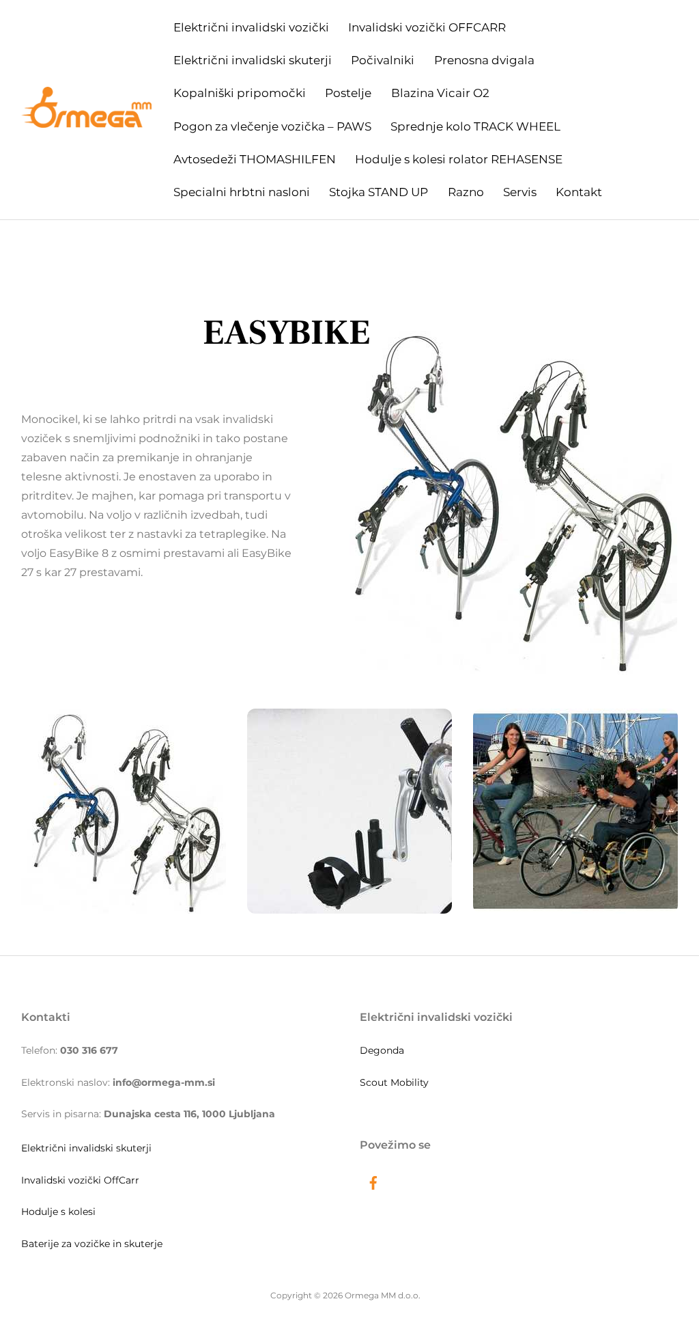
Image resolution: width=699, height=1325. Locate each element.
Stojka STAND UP (378, 192)
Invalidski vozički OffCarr (80, 1180)
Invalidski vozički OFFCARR (427, 27)
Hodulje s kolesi (58, 1211)
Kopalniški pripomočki (239, 93)
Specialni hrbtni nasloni (241, 192)
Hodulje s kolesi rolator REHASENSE (458, 159)
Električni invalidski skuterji (252, 60)
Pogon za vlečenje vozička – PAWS (272, 126)
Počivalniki (382, 60)
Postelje (348, 93)
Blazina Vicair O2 (440, 93)
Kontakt (579, 192)
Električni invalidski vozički (251, 27)
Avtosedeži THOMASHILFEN (254, 159)
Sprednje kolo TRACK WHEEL (475, 126)
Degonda (382, 1050)
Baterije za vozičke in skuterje (91, 1244)
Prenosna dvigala (484, 60)
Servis (520, 192)
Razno (466, 192)
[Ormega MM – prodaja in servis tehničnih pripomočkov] (86, 121)
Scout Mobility (394, 1082)
